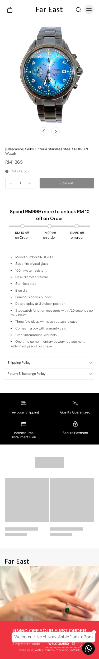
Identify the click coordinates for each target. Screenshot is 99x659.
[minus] (11, 183)
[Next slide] (55, 131)
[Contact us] (88, 648)
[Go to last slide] (44, 131)
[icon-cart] (11, 9)
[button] (67, 183)
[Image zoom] (49, 74)
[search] (78, 9)
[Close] (91, 573)
